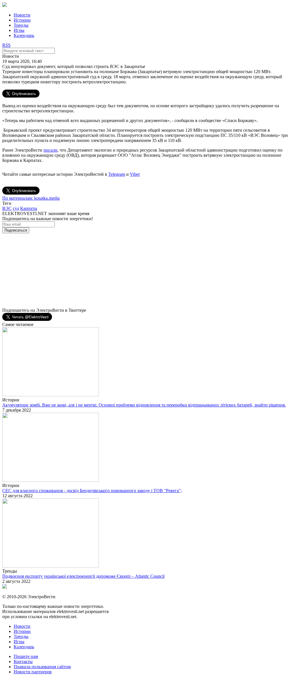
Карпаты (28, 208)
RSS (6, 45)
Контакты (23, 661)
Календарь (24, 35)
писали (50, 150)
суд (16, 208)
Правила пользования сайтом (42, 666)
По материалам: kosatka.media (31, 198)
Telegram (116, 174)
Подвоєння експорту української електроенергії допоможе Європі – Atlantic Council (83, 576)
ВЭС (7, 208)
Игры (19, 30)
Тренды (21, 25)
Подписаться (16, 230)
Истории (22, 20)
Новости (22, 15)
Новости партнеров (33, 671)
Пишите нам (26, 656)
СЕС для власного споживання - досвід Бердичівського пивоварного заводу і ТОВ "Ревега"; (92, 490)
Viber (135, 174)
